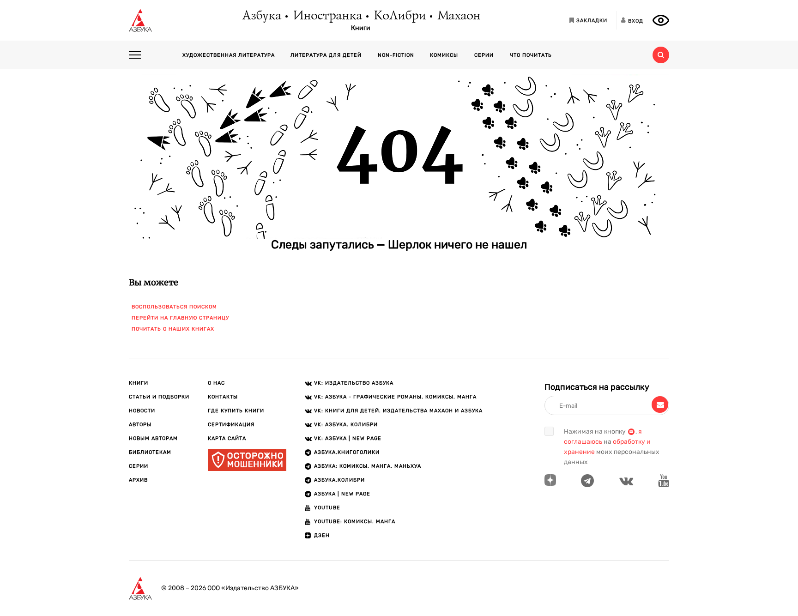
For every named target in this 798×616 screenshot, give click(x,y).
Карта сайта (227, 438)
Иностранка (327, 16)
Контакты (223, 397)
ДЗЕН (322, 535)
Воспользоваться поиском (174, 307)
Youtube (327, 508)
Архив (138, 480)
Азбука (261, 16)
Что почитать (531, 55)
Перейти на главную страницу (180, 318)
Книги (360, 28)
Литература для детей (326, 55)
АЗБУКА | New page (342, 494)
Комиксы (444, 55)
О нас (216, 383)
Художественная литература (228, 55)
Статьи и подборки (159, 397)
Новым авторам (153, 438)
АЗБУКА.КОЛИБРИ (339, 480)
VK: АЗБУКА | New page (347, 438)
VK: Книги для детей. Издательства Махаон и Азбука (398, 411)
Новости (142, 411)
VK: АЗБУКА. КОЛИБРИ (346, 425)
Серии (484, 55)
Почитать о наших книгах (173, 329)
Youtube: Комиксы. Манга (354, 522)
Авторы (140, 425)
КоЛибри (399, 16)
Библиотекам (150, 452)
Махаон (458, 16)
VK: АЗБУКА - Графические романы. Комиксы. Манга (395, 397)
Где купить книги (236, 411)
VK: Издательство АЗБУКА (353, 383)
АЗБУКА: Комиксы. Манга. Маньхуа (367, 466)
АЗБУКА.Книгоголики (347, 452)
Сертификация (231, 425)
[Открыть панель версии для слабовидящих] (661, 20)
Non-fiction (396, 55)
